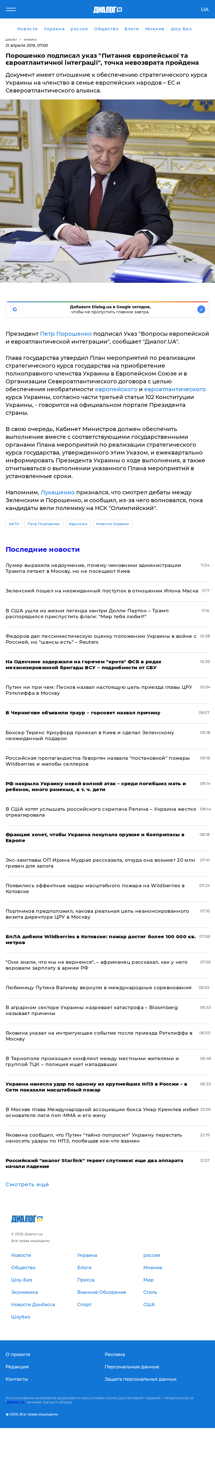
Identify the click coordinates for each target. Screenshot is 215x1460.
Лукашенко (58, 492)
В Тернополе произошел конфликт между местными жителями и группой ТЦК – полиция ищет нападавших (92, 1061)
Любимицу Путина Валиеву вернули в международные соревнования (98, 987)
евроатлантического (175, 389)
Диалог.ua (16, 1402)
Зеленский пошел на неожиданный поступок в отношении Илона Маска (102, 591)
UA (205, 9)
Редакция (17, 1366)
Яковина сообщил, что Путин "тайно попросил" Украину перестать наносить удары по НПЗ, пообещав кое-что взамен (94, 1138)
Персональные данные (132, 1366)
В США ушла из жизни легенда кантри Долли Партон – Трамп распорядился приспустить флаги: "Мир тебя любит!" (87, 613)
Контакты (17, 1379)
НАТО (14, 524)
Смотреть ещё (27, 1184)
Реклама (115, 1354)
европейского (116, 389)
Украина (30, 39)
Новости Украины (112, 524)
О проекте (18, 1354)
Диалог (11, 39)
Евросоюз (78, 524)
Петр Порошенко (66, 333)
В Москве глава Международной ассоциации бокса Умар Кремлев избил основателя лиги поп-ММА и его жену (102, 1112)
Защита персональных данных (141, 1379)
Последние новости (43, 549)
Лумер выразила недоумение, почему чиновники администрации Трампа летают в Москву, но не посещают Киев (93, 568)
